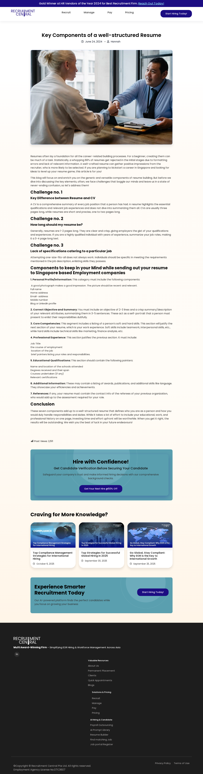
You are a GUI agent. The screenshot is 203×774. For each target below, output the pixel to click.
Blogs (91, 685)
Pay (110, 12)
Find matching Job (101, 739)
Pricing (129, 12)
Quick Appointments (100, 680)
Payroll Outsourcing (101, 725)
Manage (89, 12)
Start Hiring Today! (176, 13)
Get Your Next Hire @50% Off (100, 488)
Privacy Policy (163, 763)
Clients (92, 675)
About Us (93, 665)
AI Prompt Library (100, 730)
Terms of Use (182, 763)
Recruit (66, 12)
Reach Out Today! (151, 3)
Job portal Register (101, 744)
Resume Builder (99, 734)
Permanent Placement (101, 670)
